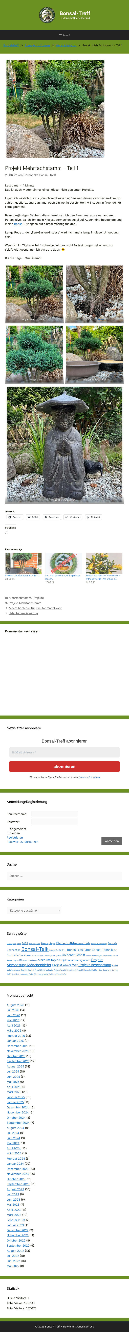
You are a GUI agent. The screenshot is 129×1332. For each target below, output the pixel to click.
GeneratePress (85, 1326)
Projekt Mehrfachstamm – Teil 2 (22, 575)
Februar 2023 (16, 1220)
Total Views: (15, 1303)
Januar (9, 960)
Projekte (38, 598)
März (41, 960)
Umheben (24, 974)
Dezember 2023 (18, 1169)
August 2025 (15, 1066)
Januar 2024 (15, 1163)
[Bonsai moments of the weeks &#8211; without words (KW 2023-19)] (104, 563)
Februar (30, 955)
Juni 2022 (13, 1261)
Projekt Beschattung (94, 965)
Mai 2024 (13, 1143)
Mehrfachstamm (66, 45)
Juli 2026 (13, 1010)
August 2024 (15, 1128)
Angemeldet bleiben (18, 831)
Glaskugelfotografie (52, 955)
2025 (25, 943)
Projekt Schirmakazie (44, 970)
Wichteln (37, 974)
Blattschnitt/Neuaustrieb (73, 943)
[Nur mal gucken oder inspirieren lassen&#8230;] (63, 563)
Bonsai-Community (99, 944)
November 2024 (18, 1112)
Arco (38, 944)
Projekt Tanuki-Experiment (65, 970)
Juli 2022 (13, 1255)
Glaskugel (39, 955)
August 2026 (15, 1005)
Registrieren (15, 837)
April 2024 (14, 1148)
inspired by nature (110, 955)
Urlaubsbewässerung (23, 613)
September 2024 (18, 1122)
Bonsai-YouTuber (79, 950)
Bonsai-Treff (75, 13)
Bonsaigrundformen (37, 45)
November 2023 (18, 1174)
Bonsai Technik (102, 950)
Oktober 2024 (16, 1117)
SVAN (9, 974)
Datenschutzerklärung (89, 777)
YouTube (52, 974)
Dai (115, 950)
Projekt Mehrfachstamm (25, 603)
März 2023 (14, 1215)
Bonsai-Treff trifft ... (57, 950)
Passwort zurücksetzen (22, 841)
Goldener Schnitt (73, 955)
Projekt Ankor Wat (65, 965)
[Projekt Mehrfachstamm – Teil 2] (23, 563)
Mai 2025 (13, 1081)
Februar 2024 (16, 1158)
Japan (15, 960)
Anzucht (32, 944)
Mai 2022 (13, 1266)
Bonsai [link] (18, 224)
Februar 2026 (16, 1035)
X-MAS (45, 974)
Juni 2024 (13, 1138)
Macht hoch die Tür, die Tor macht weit (35, 608)
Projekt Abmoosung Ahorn (74, 960)
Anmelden (112, 841)
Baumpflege (48, 943)
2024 (19, 944)
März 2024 (14, 1153)
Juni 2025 (13, 1076)
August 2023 (15, 1189)
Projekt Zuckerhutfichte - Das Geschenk (94, 970)
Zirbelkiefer (61, 974)
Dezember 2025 (17, 1046)
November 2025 (18, 1051)
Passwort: (13, 822)
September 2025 (18, 1061)
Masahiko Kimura (30, 960)
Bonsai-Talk (35, 949)
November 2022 (18, 1235)
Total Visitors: (16, 1308)
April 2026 (14, 1025)
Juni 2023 (13, 1199)
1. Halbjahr (11, 944)
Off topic (52, 960)
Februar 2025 (16, 1097)
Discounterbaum (16, 955)
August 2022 (15, 1250)
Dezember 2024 (18, 1107)
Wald (31, 974)
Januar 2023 (15, 1225)
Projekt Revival (27, 970)
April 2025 (13, 1087)
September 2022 (18, 1245)
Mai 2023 (13, 1204)
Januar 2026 (15, 1040)
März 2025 (14, 1092)
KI (20, 960)
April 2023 (14, 1209)
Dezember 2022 (17, 1230)
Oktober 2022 (16, 1240)
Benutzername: (17, 814)
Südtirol (15, 974)
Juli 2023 (13, 1194)
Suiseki (115, 970)
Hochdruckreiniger (94, 955)
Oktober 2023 (16, 1179)
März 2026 (14, 1030)
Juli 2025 (13, 1071)
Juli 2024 (13, 1133)
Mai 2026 (13, 1020)
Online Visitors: (17, 1298)
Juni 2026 (13, 1015)
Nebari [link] (101, 319)
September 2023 (18, 1184)
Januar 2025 (15, 1102)
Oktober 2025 (16, 1056)
